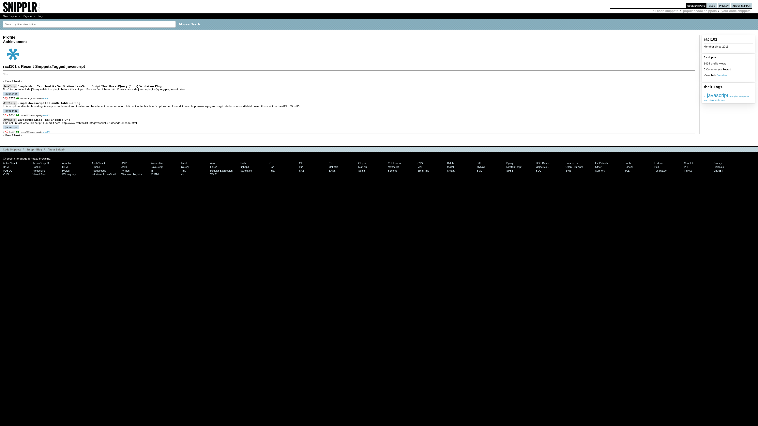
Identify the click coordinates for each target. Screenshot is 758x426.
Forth (628, 163)
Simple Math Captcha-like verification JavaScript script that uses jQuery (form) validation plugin (91, 86)
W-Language (69, 174)
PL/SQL (7, 170)
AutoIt (184, 163)
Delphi (450, 163)
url (705, 96)
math (717, 100)
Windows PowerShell (104, 174)
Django (510, 163)
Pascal (629, 166)
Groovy (718, 163)
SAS (301, 170)
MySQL (481, 166)
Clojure (362, 163)
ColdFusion (394, 163)
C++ (331, 163)
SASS (332, 170)
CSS (420, 163)
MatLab (362, 166)
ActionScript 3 (41, 163)
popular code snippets (700, 11)
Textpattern (660, 170)
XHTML (155, 174)
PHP (686, 166)
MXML (451, 166)
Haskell (37, 166)
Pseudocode (99, 170)
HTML (65, 166)
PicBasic (719, 166)
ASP (124, 163)
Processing (39, 170)
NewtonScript (514, 166)
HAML (6, 166)
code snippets (696, 5)
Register (27, 16)
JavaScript (9, 86)
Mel (419, 166)
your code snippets (735, 11)
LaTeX (214, 166)
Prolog (65, 170)
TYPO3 (688, 170)
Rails (183, 170)
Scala (361, 170)
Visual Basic (40, 174)
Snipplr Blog (34, 149)
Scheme (392, 170)
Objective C (542, 166)
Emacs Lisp (572, 163)
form (706, 100)
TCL (627, 170)
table (731, 96)
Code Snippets (12, 149)
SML (479, 170)
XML (183, 174)
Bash (243, 163)
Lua (301, 166)
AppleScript (98, 163)
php (736, 96)
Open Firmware (574, 166)
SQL (538, 170)
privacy (724, 5)
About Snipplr (56, 149)
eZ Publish (601, 163)
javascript (717, 95)
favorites (722, 75)
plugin (711, 100)
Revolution (246, 170)
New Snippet (10, 16)
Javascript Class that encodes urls (44, 119)
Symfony (600, 170)
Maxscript (393, 166)
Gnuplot (688, 163)
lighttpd (244, 166)
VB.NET (718, 170)
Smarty (451, 170)
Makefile (333, 166)
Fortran (658, 163)
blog (712, 5)
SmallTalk (423, 170)
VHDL (6, 174)
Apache (66, 163)
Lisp (271, 166)
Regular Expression (221, 170)
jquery (724, 100)
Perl (656, 166)
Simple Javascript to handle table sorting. (49, 103)
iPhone (96, 166)
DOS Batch (542, 163)
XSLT (213, 174)
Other (598, 166)
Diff (479, 163)
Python (125, 170)
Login (41, 16)
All (5, 73)
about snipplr (741, 5)
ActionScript (10, 163)
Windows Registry (131, 174)
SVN (568, 170)
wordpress (744, 96)
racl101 (46, 98)
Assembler (157, 163)
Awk (212, 163)
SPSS (509, 170)
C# (300, 163)
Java (124, 166)
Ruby (272, 170)
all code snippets (665, 11)
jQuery (185, 166)
